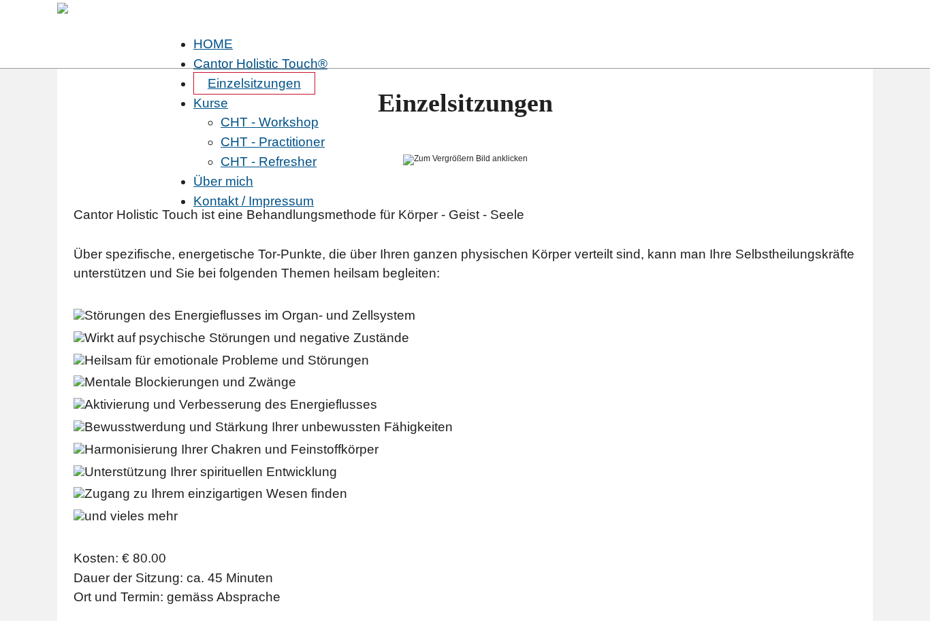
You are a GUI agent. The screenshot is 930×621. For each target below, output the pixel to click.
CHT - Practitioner (273, 142)
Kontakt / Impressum (253, 201)
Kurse (210, 103)
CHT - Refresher (269, 161)
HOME (213, 44)
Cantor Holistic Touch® (260, 63)
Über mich (223, 181)
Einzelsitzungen (254, 83)
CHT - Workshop (270, 122)
